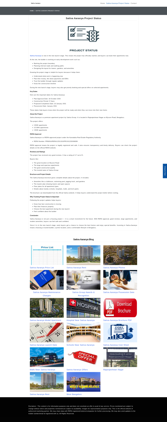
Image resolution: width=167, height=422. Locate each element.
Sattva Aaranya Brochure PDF (117, 320)
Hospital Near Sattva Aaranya (81, 320)
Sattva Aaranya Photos (114, 268)
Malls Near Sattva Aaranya (42, 370)
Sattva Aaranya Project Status (117, 3)
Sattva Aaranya (35, 56)
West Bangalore (74, 394)
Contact (134, 3)
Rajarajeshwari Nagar (113, 370)
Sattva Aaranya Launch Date (43, 345)
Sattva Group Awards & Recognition (83, 294)
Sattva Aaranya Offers (77, 370)
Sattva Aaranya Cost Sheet (116, 345)
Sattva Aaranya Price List (42, 268)
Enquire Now (165, 171)
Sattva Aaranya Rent (76, 268)
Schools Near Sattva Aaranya (80, 345)
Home (102, 3)
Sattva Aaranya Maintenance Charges (46, 294)
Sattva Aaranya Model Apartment (45, 320)
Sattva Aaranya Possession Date (118, 292)
